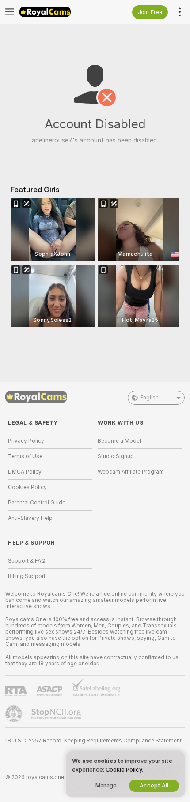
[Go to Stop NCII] (57, 714)
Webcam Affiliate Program (131, 472)
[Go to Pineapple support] (14, 713)
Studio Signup (116, 456)
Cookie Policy (124, 769)
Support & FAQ (27, 561)
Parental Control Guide (36, 503)
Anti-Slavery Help (30, 518)
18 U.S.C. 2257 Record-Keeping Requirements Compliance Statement (93, 741)
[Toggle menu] (9, 12)
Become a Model (119, 441)
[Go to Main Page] (57, 12)
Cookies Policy (27, 487)
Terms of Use (25, 456)
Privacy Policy (26, 441)
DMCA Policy (25, 472)
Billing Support (27, 576)
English (149, 398)
